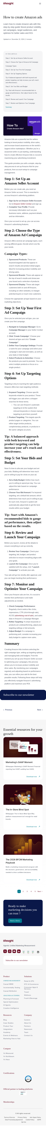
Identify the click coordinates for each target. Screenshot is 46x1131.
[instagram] (9, 951)
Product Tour (8, 1026)
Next (39, 710)
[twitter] (5, 951)
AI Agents (7, 1005)
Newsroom (28, 1029)
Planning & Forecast (11, 999)
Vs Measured (8, 1053)
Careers (27, 1020)
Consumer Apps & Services (31, 988)
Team (26, 1032)
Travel (26, 992)
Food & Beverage (30, 998)
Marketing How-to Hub (11, 1038)
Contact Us (28, 1035)
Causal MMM (8, 984)
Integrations (7, 1029)
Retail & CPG (29, 981)
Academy (6, 1032)
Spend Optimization (10, 1002)
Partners (27, 1026)
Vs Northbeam (8, 1056)
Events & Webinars (10, 1035)
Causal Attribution (10, 991)
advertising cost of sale (24, 616)
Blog (5, 1020)
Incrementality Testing (11, 987)
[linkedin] (19, 951)
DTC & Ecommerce (31, 984)
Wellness (27, 995)
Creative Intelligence (11, 1008)
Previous (8, 710)
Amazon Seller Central (22, 204)
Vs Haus (6, 1059)
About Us (27, 1023)
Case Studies (8, 1023)
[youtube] (14, 951)
